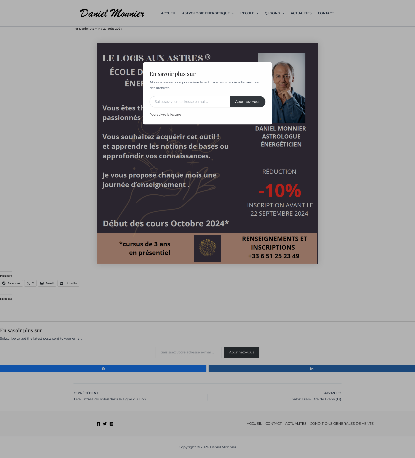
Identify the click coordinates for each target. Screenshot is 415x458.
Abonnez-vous (247, 102)
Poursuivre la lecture (165, 114)
